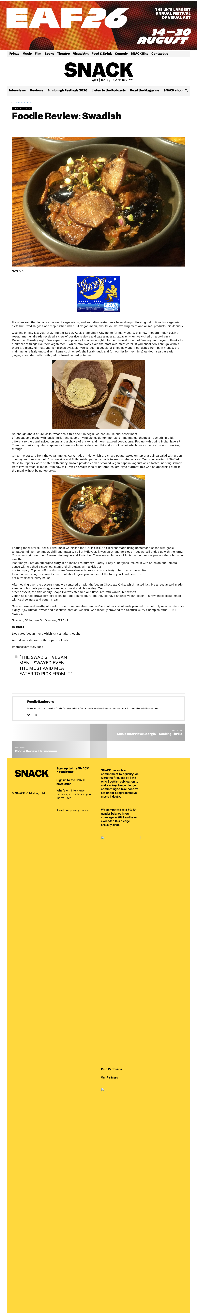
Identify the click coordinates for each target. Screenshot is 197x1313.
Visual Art (81, 53)
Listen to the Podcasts (109, 90)
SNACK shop (173, 90)
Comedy (121, 53)
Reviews (36, 90)
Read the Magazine (144, 90)
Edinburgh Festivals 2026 (67, 90)
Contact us (159, 53)
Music (27, 53)
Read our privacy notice (73, 810)
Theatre (63, 53)
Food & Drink (102, 53)
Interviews (17, 90)
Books (49, 53)
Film (38, 53)
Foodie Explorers (23, 103)
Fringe (14, 53)
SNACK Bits (139, 53)
